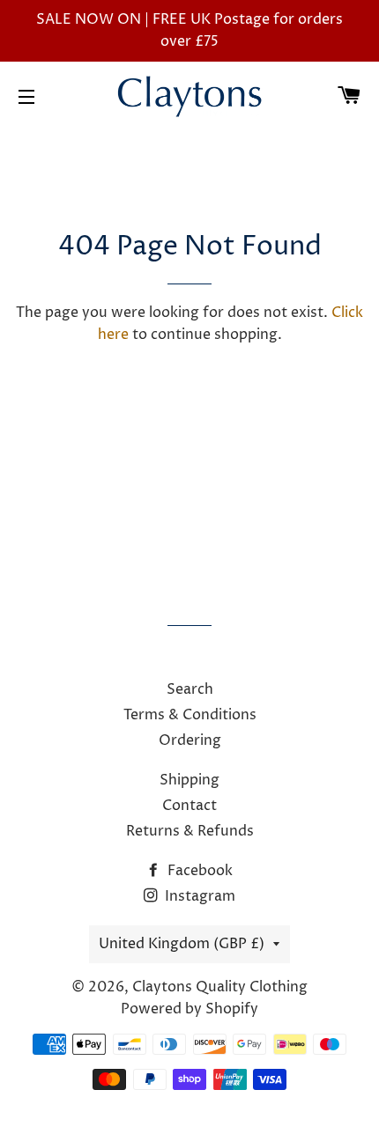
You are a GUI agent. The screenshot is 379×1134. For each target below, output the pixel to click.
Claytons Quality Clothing (220, 987)
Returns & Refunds (190, 831)
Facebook (198, 870)
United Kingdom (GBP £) (181, 944)
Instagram (198, 896)
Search (190, 689)
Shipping (189, 780)
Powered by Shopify (189, 1009)
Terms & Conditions (189, 715)
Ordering (190, 740)
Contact (189, 805)
